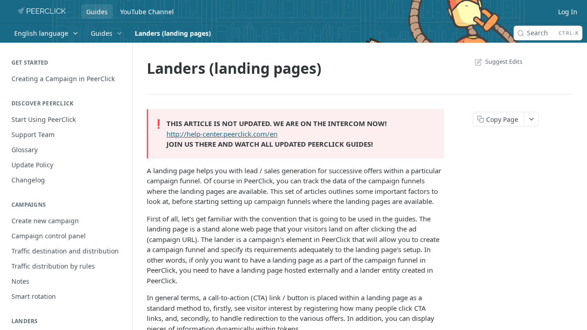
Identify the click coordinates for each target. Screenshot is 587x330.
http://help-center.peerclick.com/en (221, 133)
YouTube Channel (147, 11)
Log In (567, 11)
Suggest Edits (503, 61)
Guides (97, 11)
